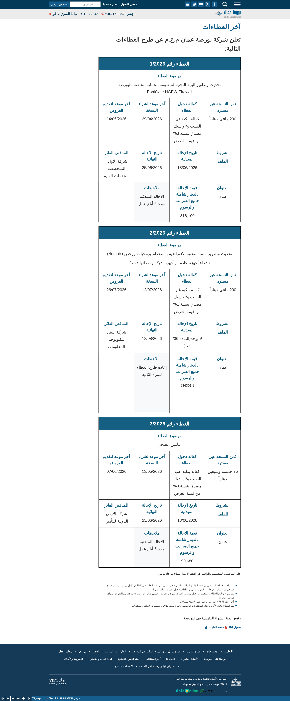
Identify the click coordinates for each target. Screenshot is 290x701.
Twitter (207, 4)
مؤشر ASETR (48, 698)
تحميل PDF (235, 627)
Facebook (214, 4)
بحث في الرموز (59, 4)
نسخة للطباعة (216, 627)
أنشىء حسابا (110, 4)
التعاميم (228, 651)
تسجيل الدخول (129, 4)
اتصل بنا (170, 659)
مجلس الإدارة (64, 651)
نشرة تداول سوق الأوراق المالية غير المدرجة (156, 651)
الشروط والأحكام (73, 659)
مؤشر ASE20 (86, 698)
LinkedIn (187, 4)
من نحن (82, 651)
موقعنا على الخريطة (215, 659)
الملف (223, 161)
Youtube (201, 4)
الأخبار (95, 651)
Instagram (194, 4)
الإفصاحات (212, 651)
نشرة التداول (193, 651)
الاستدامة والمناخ (124, 666)
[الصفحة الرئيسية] (228, 13)
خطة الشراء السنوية (128, 659)
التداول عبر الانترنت (115, 651)
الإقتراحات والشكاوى (100, 659)
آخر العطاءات (153, 659)
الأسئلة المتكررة (189, 659)
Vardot (52, 684)
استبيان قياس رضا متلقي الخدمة (157, 666)
